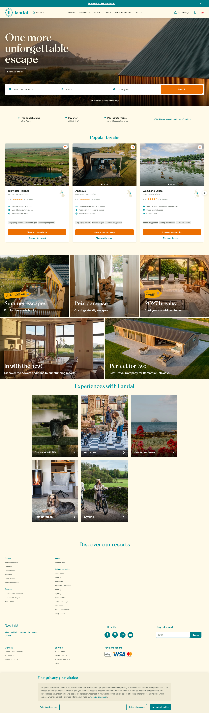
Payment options (11, 659)
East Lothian (10, 601)
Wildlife (58, 577)
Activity (58, 589)
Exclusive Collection (63, 585)
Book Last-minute (15, 71)
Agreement (9, 655)
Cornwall (8, 567)
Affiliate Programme (62, 659)
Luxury (107, 12)
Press (57, 663)
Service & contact (123, 12)
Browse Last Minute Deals (101, 3)
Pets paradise (60, 597)
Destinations (84, 12)
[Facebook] (107, 636)
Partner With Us (61, 655)
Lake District (10, 578)
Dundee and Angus (12, 597)
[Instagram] (115, 636)
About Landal (60, 651)
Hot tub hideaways (62, 609)
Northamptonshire (12, 582)
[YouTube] (130, 636)
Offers (97, 12)
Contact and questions (14, 651)
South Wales (60, 563)
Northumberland (11, 563)
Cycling (58, 593)
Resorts (71, 12)
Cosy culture (60, 613)
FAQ (15, 632)
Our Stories (59, 574)
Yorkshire (8, 575)
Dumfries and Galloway (14, 593)
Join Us (138, 12)
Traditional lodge (61, 601)
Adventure (59, 581)
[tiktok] (123, 636)
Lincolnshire (10, 571)
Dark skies (59, 605)
